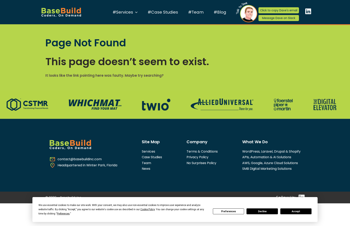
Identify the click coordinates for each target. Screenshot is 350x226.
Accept (296, 211)
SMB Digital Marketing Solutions (267, 168)
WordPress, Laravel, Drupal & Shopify (271, 151)
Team (146, 163)
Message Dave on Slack (278, 18)
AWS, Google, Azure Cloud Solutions (270, 163)
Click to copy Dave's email (278, 10)
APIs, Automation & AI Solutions (266, 157)
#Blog (220, 12)
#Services (123, 12)
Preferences (228, 211)
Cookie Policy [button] (147, 209)
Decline (262, 211)
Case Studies (152, 157)
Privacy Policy (197, 157)
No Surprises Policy (201, 163)
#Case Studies (163, 12)
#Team (196, 12)
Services (148, 151)
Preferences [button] (63, 213)
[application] (135, 12)
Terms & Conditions (202, 151)
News (146, 168)
